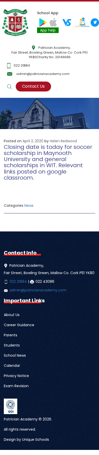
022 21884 (22, 65)
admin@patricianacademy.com (43, 73)
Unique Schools (35, 439)
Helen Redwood (63, 141)
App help (48, 30)
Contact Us (33, 86)
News (29, 205)
